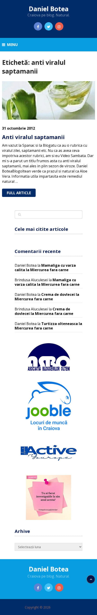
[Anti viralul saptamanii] (48, 100)
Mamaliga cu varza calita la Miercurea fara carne (45, 267)
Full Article (19, 192)
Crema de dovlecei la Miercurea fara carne (47, 296)
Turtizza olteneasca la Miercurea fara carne (48, 326)
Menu (12, 44)
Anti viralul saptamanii (33, 137)
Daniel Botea (49, 8)
